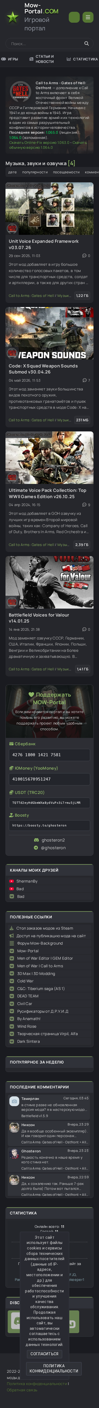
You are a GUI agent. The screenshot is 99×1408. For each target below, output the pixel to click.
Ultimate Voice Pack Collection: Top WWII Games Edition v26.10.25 (48, 493)
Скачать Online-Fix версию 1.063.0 (39, 142)
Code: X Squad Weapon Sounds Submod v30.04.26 (43, 369)
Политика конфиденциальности (54, 1369)
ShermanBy (27, 881)
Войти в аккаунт (74, 17)
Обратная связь (22, 1389)
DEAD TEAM (28, 995)
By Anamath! (29, 1018)
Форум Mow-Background (40, 943)
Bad (20, 888)
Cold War (25, 980)
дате (12, 172)
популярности (35, 172)
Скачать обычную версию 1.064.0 (48, 145)
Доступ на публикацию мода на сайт (51, 935)
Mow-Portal (28, 950)
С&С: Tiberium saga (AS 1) (41, 988)
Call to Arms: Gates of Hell (31, 295)
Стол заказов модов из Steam (44, 928)
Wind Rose (27, 1026)
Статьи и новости (45, 59)
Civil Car (24, 1003)
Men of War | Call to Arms (40, 965)
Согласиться (44, 1354)
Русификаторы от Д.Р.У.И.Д (42, 1011)
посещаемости (66, 172)
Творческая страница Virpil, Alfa (47, 1033)
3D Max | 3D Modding (36, 973)
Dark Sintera (28, 1041)
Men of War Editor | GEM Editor (45, 958)
